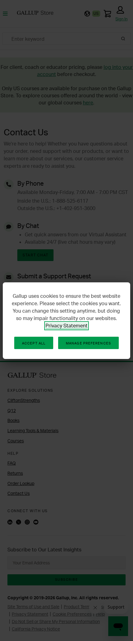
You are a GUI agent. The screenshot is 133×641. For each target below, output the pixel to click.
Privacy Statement (66, 326)
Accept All (33, 343)
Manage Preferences (88, 343)
